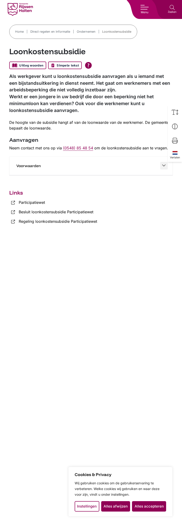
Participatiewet (32, 202)
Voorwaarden (28, 165)
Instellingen (87, 506)
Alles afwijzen (116, 506)
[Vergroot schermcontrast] (175, 126)
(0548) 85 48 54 (78, 148)
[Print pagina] (175, 141)
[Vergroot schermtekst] (175, 112)
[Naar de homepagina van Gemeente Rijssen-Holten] (20, 9)
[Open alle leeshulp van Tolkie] (88, 65)
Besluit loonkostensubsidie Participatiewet (56, 212)
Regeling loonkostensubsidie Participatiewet (58, 221)
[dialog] (120, 492)
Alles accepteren (149, 506)
